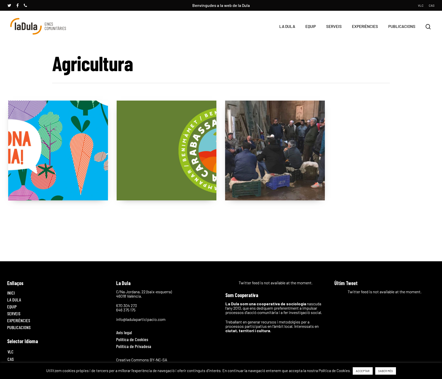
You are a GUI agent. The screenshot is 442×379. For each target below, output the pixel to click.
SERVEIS (334, 26)
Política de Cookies (132, 339)
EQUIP (310, 26)
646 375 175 (126, 309)
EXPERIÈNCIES (365, 26)
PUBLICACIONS (401, 26)
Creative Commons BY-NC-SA (141, 359)
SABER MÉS (385, 371)
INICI (11, 293)
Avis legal (124, 332)
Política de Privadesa (133, 346)
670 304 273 (126, 305)
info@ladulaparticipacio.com (140, 319)
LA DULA (287, 26)
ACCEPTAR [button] (363, 371)
